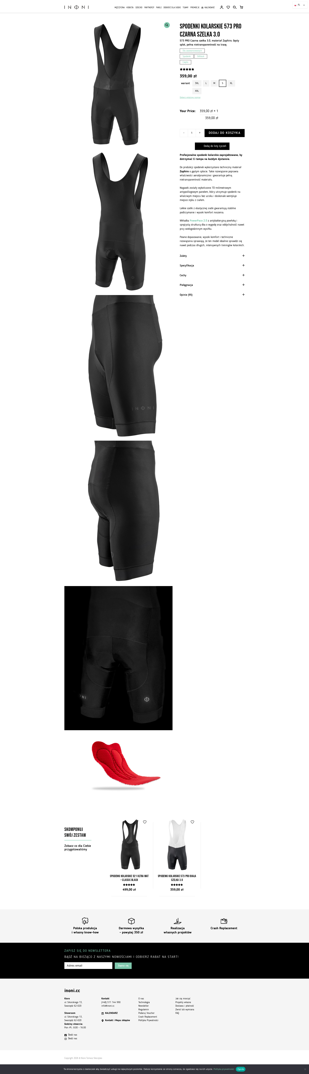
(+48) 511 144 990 (111, 1002)
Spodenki (187, 57)
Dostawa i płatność (184, 1006)
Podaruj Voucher (146, 1013)
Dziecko (139, 8)
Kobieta (129, 8)
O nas (141, 999)
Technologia (144, 1002)
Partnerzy (149, 8)
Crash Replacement (224, 928)
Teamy (185, 8)
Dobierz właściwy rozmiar (190, 98)
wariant (185, 83)
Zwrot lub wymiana (184, 1010)
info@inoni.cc (107, 1006)
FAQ (177, 1013)
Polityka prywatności (224, 1069)
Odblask (200, 57)
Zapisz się (123, 965)
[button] (167, 25)
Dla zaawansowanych (192, 51)
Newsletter (143, 1006)
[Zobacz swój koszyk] (241, 7)
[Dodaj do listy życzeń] (145, 822)
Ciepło (185, 62)
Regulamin (143, 1010)
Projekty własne (183, 1002)
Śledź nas (72, 1035)
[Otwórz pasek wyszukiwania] (234, 7)
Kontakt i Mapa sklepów (117, 1020)
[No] (305, 1069)
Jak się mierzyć (182, 999)
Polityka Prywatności (148, 1020)
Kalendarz (210, 8)
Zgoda (240, 1069)
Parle (159, 8)
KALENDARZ (111, 1013)
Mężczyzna (120, 8)
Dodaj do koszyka (224, 133)
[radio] (196, 83)
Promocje (194, 8)
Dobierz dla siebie (172, 8)
